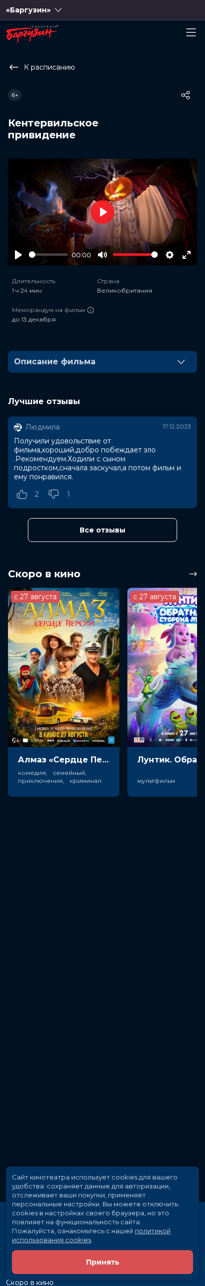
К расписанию (49, 67)
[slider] (48, 254)
